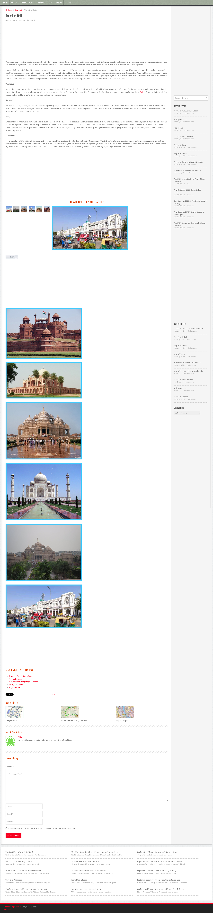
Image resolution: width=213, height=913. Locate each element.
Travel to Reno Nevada (183, 136)
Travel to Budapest (13, 880)
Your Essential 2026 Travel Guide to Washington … (189, 213)
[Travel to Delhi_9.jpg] (47, 209)
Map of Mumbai (180, 153)
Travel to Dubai (180, 337)
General (41, 2)
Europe (59, 2)
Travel (68, 2)
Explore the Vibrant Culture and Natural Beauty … (159, 852)
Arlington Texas (16, 685)
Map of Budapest (16, 679)
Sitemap (7, 910)
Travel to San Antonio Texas (21, 676)
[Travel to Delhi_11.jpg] (16, 209)
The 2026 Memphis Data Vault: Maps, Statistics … (189, 180)
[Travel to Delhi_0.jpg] (31, 209)
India (142, 92)
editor (9, 20)
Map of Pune (14, 687)
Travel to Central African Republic (188, 162)
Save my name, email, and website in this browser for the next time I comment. (42, 828)
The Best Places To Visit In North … (20, 852)
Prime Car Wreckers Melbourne (187, 170)
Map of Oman (179, 354)
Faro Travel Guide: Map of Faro (18, 861)
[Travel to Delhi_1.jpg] (8, 209)
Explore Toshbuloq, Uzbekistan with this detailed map (160, 889)
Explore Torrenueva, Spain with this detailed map (158, 880)
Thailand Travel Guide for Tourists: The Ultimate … (27, 889)
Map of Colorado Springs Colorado (23, 682)
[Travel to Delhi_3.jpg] (24, 209)
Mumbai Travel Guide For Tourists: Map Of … (24, 871)
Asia (50, 2)
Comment (10, 767)
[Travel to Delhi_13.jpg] (39, 209)
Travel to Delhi (180, 145)
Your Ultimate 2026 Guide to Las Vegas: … (187, 191)
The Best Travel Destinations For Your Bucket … (91, 871)
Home (5, 2)
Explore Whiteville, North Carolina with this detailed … (161, 861)
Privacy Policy (28, 2)
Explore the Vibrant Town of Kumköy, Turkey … (157, 871)
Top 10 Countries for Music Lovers (86, 889)
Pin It (54, 694)
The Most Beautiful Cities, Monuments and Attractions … (95, 852)
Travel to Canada (181, 397)
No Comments (20, 20)
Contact (14, 2)
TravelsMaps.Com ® (12, 907)
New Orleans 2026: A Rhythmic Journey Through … (190, 202)
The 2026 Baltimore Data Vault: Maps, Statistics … (189, 224)
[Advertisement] (79, 41)
